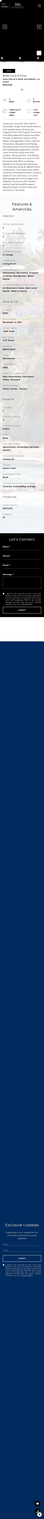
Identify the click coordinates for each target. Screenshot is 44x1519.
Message (7, 574)
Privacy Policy (27, 604)
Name (6, 547)
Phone (6, 556)
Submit (22, 610)
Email (6, 565)
